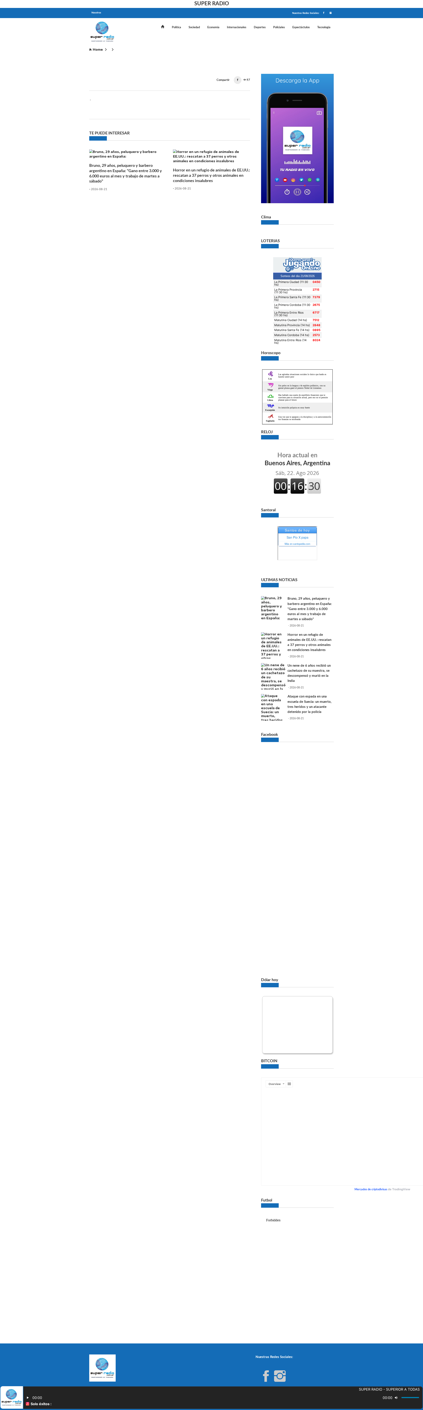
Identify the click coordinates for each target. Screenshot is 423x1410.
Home (98, 49)
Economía (213, 27)
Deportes (260, 27)
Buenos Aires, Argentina (297, 459)
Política (176, 27)
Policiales (279, 27)
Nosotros (96, 12)
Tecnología (323, 27)
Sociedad (194, 27)
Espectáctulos (301, 27)
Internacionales (236, 27)
